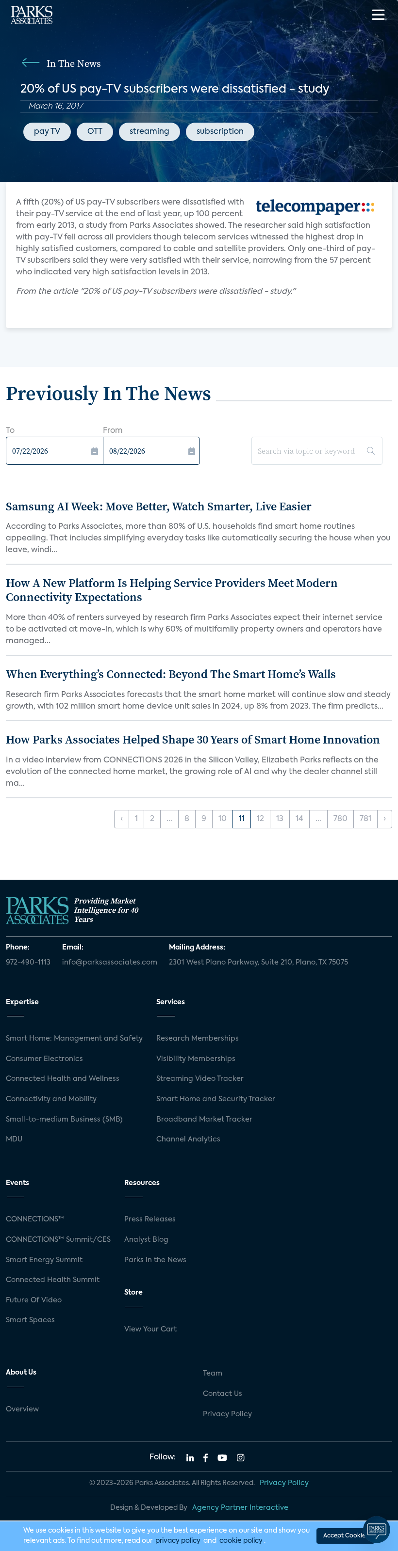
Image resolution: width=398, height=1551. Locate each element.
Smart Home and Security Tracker (215, 1099)
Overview (22, 1409)
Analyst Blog (146, 1239)
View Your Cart (150, 1329)
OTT (94, 132)
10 (222, 819)
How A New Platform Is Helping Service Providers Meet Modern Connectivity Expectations (172, 590)
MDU (14, 1139)
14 (299, 819)
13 (279, 819)
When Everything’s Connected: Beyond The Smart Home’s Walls (171, 674)
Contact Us (222, 1394)
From (113, 431)
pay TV (47, 132)
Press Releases (150, 1219)
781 (365, 819)
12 (260, 819)
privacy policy (178, 1540)
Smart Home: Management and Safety (74, 1038)
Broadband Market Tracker (204, 1119)
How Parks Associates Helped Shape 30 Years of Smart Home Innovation (193, 739)
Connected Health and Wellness (62, 1079)
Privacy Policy (227, 1414)
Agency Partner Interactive (240, 1507)
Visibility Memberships (195, 1059)
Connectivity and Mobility (51, 1099)
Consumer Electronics (44, 1059)
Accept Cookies (345, 1536)
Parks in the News (155, 1260)
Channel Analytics (188, 1139)
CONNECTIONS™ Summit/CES (58, 1239)
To (10, 431)
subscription (220, 132)
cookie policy (241, 1540)
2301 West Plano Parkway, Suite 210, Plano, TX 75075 (258, 962)
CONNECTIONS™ (35, 1219)
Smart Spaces (30, 1320)
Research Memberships (197, 1038)
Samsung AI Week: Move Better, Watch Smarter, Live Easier (159, 506)
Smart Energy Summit (44, 1260)
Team (212, 1373)
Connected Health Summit (53, 1280)
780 (340, 819)
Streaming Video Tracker (200, 1079)
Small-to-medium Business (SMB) (64, 1119)
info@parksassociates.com (109, 962)
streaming (149, 132)
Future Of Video (34, 1300)
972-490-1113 (28, 962)
